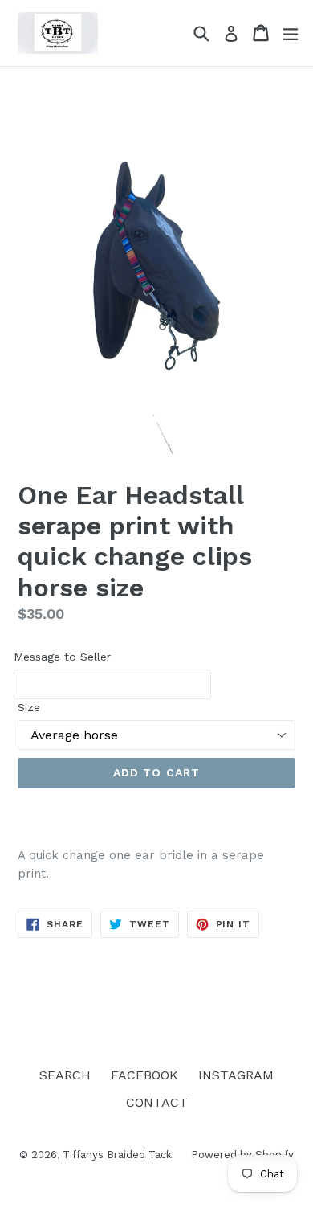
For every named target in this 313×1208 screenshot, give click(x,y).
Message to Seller (62, 656)
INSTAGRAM (236, 1075)
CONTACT (157, 1102)
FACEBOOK (144, 1075)
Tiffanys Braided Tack (119, 1155)
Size (29, 707)
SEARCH (65, 1075)
